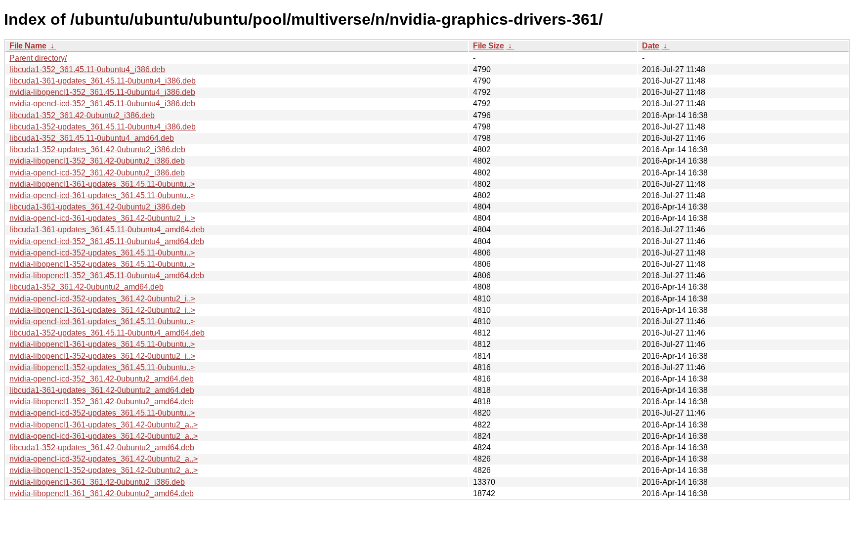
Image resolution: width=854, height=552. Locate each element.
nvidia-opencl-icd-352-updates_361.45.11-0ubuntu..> (102, 253)
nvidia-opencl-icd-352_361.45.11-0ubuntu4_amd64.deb (106, 241)
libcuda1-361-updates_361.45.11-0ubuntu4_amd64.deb (107, 229)
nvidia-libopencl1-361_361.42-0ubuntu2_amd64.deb (101, 493)
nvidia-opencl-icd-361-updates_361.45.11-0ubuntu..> (102, 195)
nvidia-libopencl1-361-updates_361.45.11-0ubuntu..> (102, 184)
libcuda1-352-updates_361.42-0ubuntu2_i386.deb (97, 149)
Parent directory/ (38, 58)
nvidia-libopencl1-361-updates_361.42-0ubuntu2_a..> (103, 425)
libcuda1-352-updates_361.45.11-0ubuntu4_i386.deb (102, 127)
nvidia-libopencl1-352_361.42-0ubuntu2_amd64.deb (101, 401)
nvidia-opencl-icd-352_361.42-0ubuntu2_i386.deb (97, 173)
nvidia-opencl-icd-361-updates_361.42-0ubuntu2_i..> (102, 218)
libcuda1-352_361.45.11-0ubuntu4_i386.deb (87, 69)
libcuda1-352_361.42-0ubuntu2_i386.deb (82, 115)
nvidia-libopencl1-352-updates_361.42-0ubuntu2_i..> (102, 356)
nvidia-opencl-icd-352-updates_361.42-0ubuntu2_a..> (103, 459)
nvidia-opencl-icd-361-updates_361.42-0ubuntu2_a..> (103, 436)
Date (650, 46)
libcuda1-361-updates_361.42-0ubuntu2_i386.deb (97, 207)
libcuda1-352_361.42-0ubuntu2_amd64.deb (86, 287)
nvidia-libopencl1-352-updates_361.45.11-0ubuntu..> (102, 264)
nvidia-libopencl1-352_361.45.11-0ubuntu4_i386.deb (102, 92)
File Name (27, 46)
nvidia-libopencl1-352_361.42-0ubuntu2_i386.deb (97, 161)
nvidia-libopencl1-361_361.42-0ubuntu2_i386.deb (97, 482)
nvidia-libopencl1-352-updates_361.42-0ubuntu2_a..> (103, 470)
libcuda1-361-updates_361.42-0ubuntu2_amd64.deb (101, 390)
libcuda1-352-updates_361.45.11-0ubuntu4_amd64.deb (107, 333)
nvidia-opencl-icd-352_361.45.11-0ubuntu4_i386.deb (102, 103)
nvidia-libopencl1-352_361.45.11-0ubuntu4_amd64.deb (106, 275)
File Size (488, 46)
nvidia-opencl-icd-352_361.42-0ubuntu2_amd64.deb (101, 379)
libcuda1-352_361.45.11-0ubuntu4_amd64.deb (91, 138)
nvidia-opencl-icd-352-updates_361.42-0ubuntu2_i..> (102, 299)
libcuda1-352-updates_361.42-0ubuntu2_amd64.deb (101, 447)
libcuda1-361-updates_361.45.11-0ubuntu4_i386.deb (102, 81)
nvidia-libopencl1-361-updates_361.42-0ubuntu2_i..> (102, 310)
